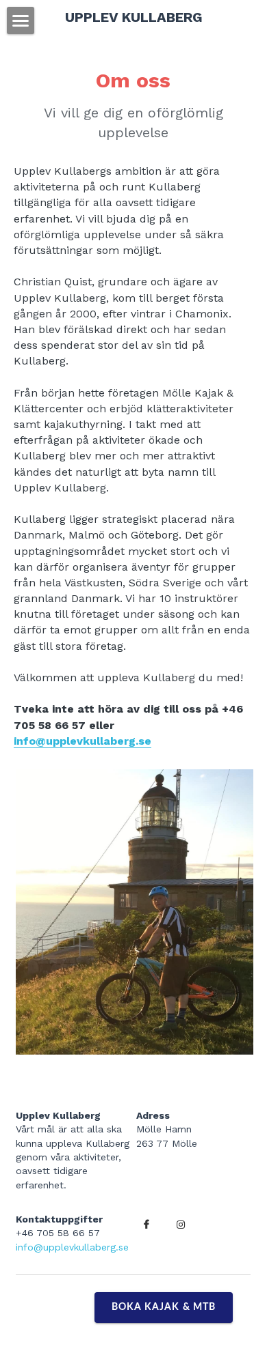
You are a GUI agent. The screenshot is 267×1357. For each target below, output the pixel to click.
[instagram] (180, 1224)
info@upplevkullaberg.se (82, 740)
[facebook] (146, 1224)
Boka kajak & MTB (164, 1307)
